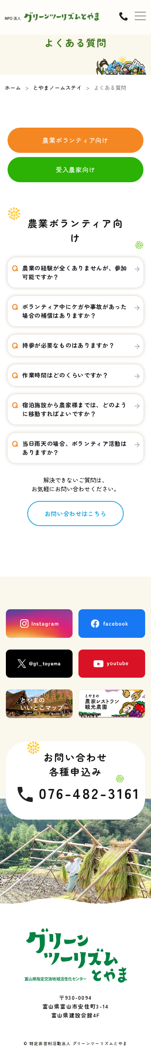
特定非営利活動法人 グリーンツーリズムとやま (78, 1043)
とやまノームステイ (57, 88)
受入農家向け (76, 169)
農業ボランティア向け (75, 140)
